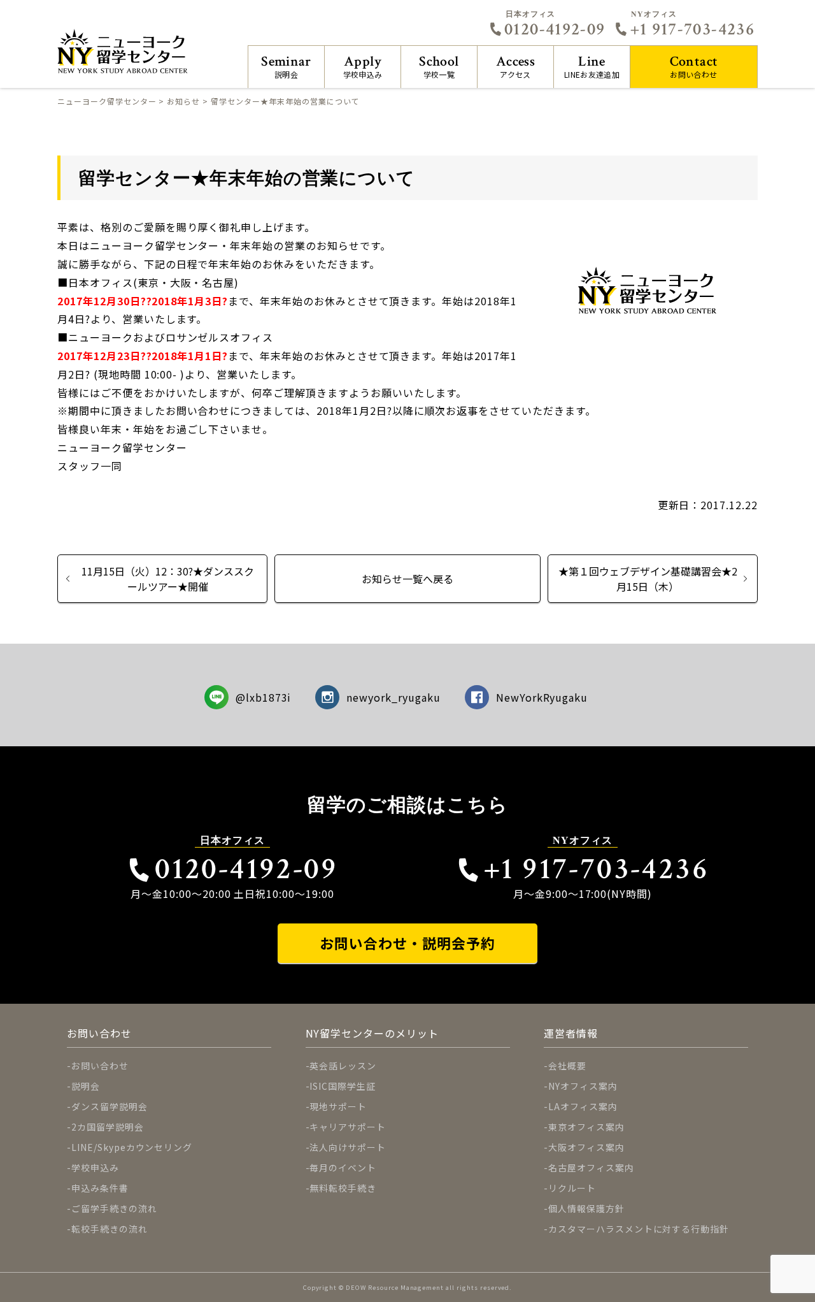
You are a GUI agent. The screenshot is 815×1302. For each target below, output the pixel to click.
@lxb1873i (264, 697)
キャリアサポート (347, 1126)
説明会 (286, 66)
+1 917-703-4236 (692, 29)
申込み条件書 (100, 1188)
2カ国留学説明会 (107, 1126)
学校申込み (363, 66)
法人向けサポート (347, 1147)
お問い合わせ (694, 66)
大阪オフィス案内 (586, 1147)
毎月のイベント (342, 1167)
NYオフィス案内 (583, 1086)
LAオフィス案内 (583, 1106)
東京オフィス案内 (586, 1126)
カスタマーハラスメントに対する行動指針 (638, 1228)
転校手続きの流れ (109, 1228)
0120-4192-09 (554, 29)
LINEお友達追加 (592, 66)
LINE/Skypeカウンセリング (131, 1147)
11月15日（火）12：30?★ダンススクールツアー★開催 (168, 578)
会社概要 (567, 1065)
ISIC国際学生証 (342, 1086)
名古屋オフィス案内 (591, 1167)
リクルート (572, 1188)
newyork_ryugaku (393, 697)
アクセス (515, 66)
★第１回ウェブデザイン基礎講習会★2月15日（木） (647, 578)
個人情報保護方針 (586, 1208)
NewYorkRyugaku (542, 697)
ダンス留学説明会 (109, 1106)
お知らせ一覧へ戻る (407, 578)
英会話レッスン (342, 1065)
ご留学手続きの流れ (114, 1208)
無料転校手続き (342, 1188)
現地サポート (338, 1106)
